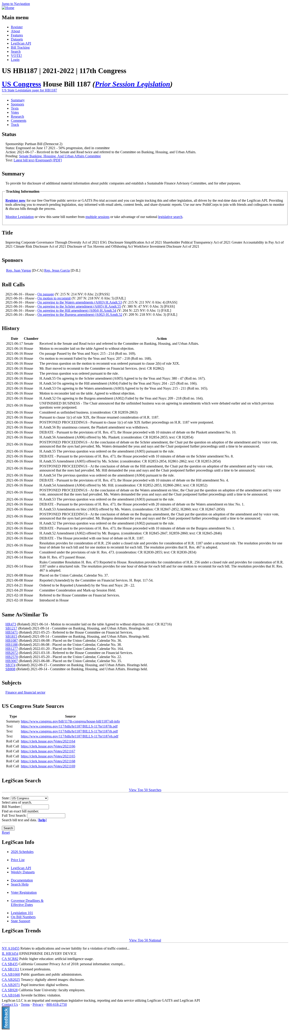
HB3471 (11, 632)
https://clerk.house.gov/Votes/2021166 (48, 746)
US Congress (21, 84)
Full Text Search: (14, 815)
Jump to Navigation (16, 4)
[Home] (8, 8)
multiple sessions (97, 217)
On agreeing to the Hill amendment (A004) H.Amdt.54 (76, 310)
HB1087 (11, 640)
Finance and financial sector (25, 692)
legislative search (170, 217)
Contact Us (10, 1004)
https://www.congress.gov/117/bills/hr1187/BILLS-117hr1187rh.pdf (69, 731)
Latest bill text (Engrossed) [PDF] (38, 160)
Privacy (38, 1004)
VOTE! (16, 55)
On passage (45, 294)
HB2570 (11, 657)
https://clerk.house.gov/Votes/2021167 (48, 751)
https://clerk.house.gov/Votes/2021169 (48, 766)
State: (6, 798)
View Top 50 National (145, 940)
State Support (20, 921)
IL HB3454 (10, 953)
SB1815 (11, 636)
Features (17, 35)
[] (42, 820)
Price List (17, 860)
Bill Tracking (20, 47)
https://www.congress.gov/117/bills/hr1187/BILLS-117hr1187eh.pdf (69, 736)
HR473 (10, 624)
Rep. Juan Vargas (18, 270)
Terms (25, 1004)
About (15, 31)
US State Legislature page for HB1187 (29, 90)
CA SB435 (10, 964)
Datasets (17, 39)
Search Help (20, 884)
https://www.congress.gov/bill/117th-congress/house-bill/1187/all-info (70, 721)
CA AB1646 (11, 995)
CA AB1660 (11, 974)
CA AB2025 (11, 980)
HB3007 (11, 661)
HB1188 (11, 644)
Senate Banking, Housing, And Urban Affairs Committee (60, 156)
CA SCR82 (10, 959)
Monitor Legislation (19, 217)
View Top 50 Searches (145, 790)
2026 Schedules (22, 852)
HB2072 (11, 653)
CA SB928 (10, 990)
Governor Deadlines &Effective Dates (27, 903)
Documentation (22, 880)
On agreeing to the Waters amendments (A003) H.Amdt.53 (79, 302)
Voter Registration (24, 892)
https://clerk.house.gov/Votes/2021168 (48, 761)
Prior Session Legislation (132, 84)
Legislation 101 (22, 913)
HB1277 (11, 649)
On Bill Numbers (23, 917)
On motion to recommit (54, 298)
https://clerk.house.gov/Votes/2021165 (48, 756)
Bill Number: (12, 807)
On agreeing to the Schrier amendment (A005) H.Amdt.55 (79, 306)
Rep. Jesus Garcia (57, 270)
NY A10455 (10, 948)
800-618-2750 (56, 1004)
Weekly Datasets (23, 872)
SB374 (10, 665)
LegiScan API (21, 43)
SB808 (10, 669)
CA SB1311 (10, 969)
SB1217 (11, 628)
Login (15, 60)
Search (16, 51)
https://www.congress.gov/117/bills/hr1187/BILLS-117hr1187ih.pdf (69, 726)
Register (17, 27)
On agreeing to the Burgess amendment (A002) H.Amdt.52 (79, 314)
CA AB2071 (11, 985)
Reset (6, 832)
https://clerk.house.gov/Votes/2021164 (48, 741)
